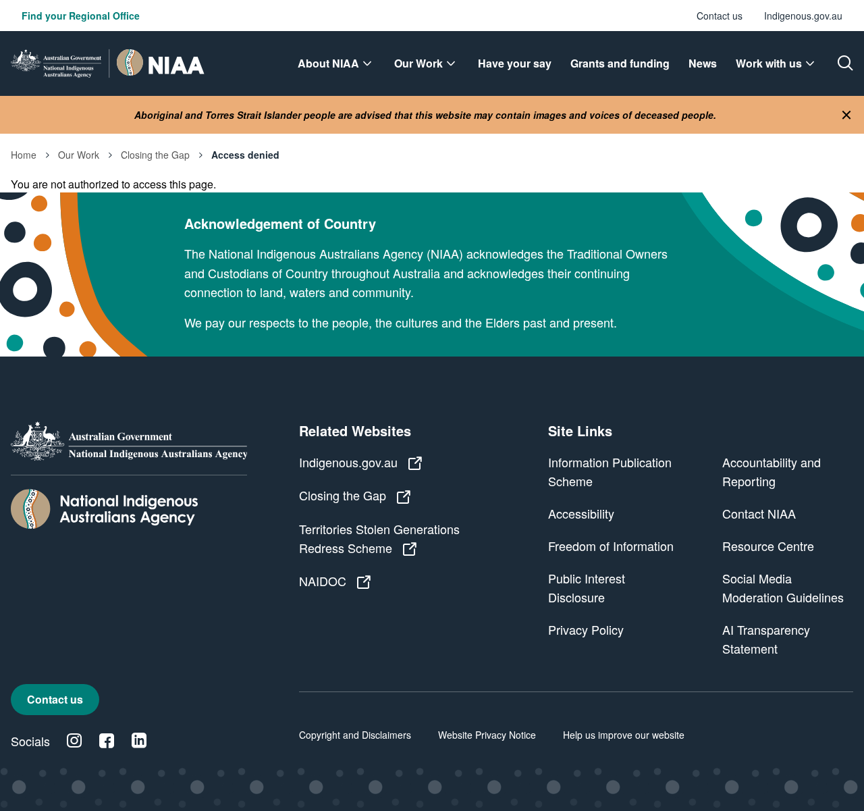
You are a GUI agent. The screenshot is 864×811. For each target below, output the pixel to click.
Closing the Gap (155, 154)
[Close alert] (846, 115)
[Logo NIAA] (108, 63)
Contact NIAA (759, 513)
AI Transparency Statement (766, 639)
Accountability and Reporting (771, 471)
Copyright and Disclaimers (355, 734)
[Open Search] (845, 63)
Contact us (719, 15)
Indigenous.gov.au (803, 15)
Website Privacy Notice (487, 734)
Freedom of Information (611, 545)
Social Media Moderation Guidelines (783, 587)
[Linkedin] (139, 741)
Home (23, 154)
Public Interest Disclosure (586, 587)
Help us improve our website (623, 734)
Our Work (78, 154)
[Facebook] (107, 741)
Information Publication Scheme (610, 471)
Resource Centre (768, 545)
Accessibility (581, 513)
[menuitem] (336, 63)
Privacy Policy (586, 629)
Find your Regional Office (81, 15)
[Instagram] (74, 741)
